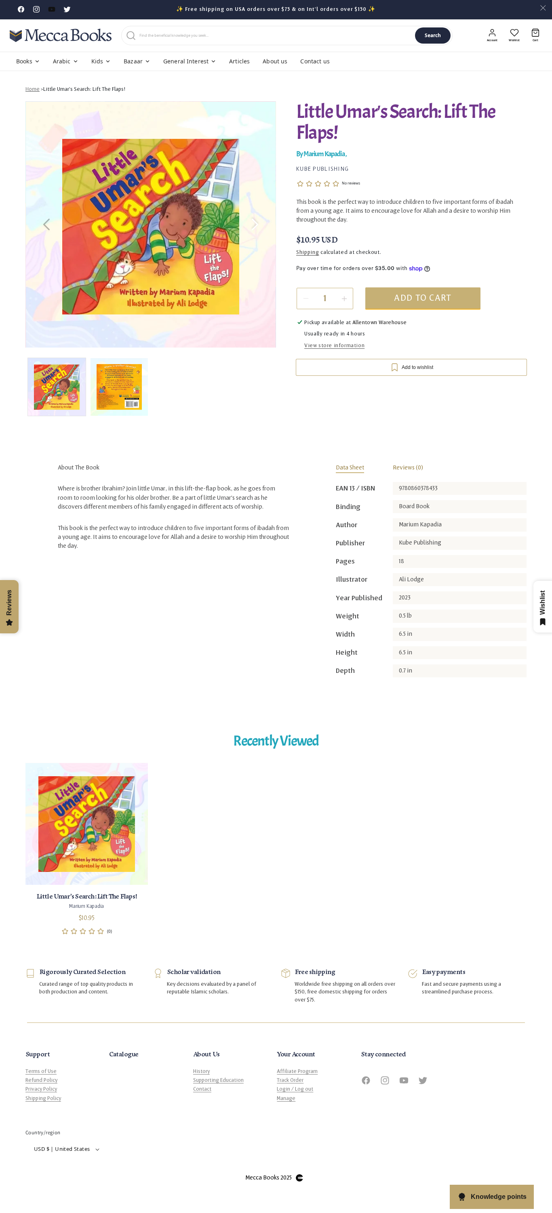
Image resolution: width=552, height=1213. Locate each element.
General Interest (186, 61)
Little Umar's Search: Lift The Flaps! (84, 89)
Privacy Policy (41, 1089)
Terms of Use (41, 1071)
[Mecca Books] (61, 35)
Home (32, 89)
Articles (239, 61)
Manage (286, 1098)
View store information (334, 345)
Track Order (290, 1080)
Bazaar (133, 61)
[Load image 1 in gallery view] (56, 387)
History (201, 1071)
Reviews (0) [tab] (408, 467)
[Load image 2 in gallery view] (119, 387)
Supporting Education (218, 1080)
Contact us (314, 61)
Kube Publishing (322, 169)
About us (275, 61)
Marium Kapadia (324, 154)
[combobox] (275, 35)
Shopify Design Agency (299, 1178)
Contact (202, 1089)
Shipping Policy (43, 1098)
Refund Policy (41, 1080)
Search (433, 35)
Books (24, 61)
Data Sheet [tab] (350, 467)
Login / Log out (295, 1089)
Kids (97, 61)
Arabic (62, 61)
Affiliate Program (297, 1071)
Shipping (307, 252)
